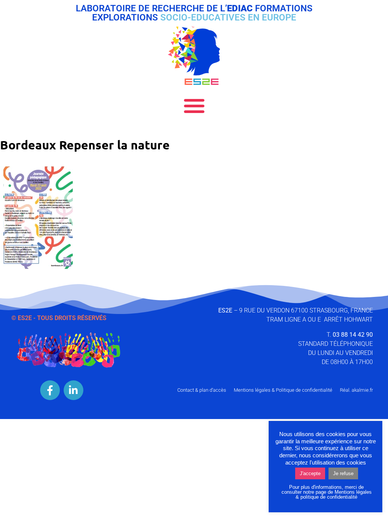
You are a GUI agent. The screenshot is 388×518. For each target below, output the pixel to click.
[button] (194, 105)
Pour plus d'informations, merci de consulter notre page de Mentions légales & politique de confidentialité (327, 492)
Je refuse (343, 473)
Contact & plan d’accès (201, 390)
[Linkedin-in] (73, 390)
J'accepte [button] (310, 473)
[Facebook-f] (50, 390)
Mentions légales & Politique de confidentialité (283, 390)
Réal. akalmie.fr (356, 390)
